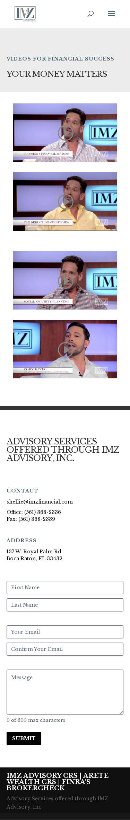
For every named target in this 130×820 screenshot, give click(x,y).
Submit (24, 738)
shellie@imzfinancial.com (40, 502)
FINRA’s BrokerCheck (48, 785)
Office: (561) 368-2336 (34, 512)
